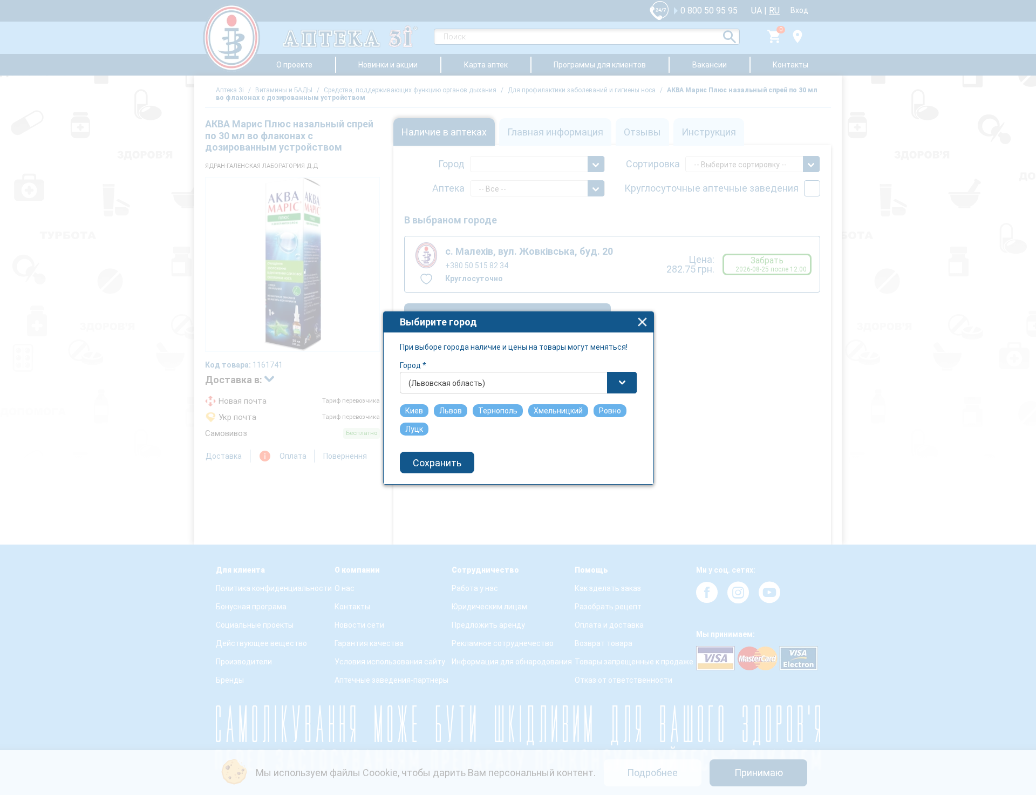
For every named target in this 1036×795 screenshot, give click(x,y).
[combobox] (518, 382)
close (642, 322)
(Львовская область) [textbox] (446, 383)
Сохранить (437, 462)
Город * (413, 365)
